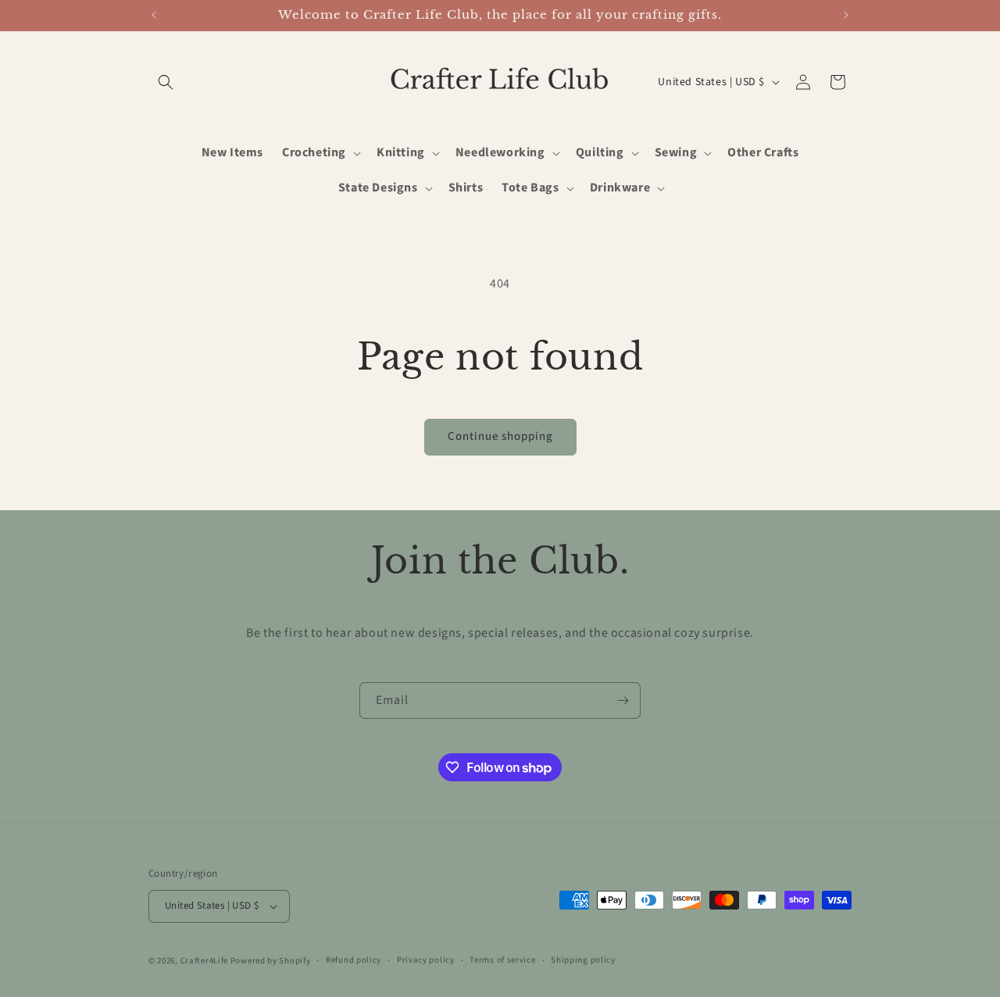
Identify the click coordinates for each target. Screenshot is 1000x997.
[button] (165, 82)
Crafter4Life (204, 961)
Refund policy (353, 960)
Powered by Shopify (270, 961)
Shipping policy (583, 960)
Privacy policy (426, 960)
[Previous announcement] (154, 15)
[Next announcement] (846, 15)
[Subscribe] (622, 700)
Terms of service (502, 960)
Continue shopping (500, 436)
